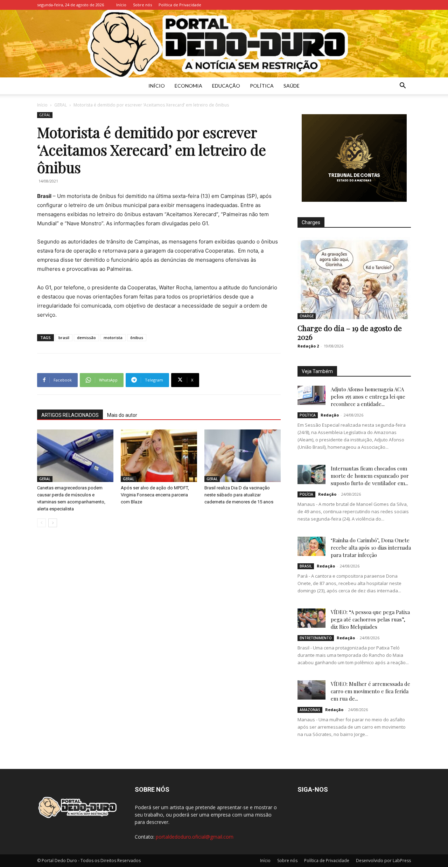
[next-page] (52, 522)
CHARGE (307, 316)
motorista (113, 337)
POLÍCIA (306, 494)
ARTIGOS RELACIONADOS (70, 415)
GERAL (60, 105)
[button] (402, 86)
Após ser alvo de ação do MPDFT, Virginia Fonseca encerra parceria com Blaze (155, 494)
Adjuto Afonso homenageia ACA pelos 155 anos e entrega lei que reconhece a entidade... (368, 396)
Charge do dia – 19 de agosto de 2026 (350, 332)
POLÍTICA (262, 86)
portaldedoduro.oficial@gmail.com (194, 836)
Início (121, 4)
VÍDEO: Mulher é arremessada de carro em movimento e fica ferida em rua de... (370, 691)
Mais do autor (122, 415)
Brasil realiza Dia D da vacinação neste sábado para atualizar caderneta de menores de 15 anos (238, 494)
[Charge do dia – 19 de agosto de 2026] (354, 278)
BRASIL (306, 566)
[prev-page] (41, 522)
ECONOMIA (188, 86)
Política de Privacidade (180, 4)
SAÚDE (292, 86)
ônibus (136, 337)
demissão (86, 337)
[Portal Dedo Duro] (224, 43)
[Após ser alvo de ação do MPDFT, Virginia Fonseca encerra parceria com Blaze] (159, 455)
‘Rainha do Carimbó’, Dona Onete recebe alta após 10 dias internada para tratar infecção (371, 547)
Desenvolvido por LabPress (383, 860)
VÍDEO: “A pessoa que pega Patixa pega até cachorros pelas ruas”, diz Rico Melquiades (370, 619)
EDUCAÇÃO (226, 86)
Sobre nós (142, 4)
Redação (330, 415)
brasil (63, 337)
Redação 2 (308, 346)
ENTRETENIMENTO (316, 637)
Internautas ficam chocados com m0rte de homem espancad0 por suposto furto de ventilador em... (370, 476)
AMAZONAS (310, 709)
